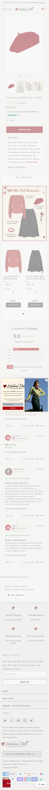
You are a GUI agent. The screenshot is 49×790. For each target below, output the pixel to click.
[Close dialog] (46, 380)
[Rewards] (6, 783)
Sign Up (12, 408)
